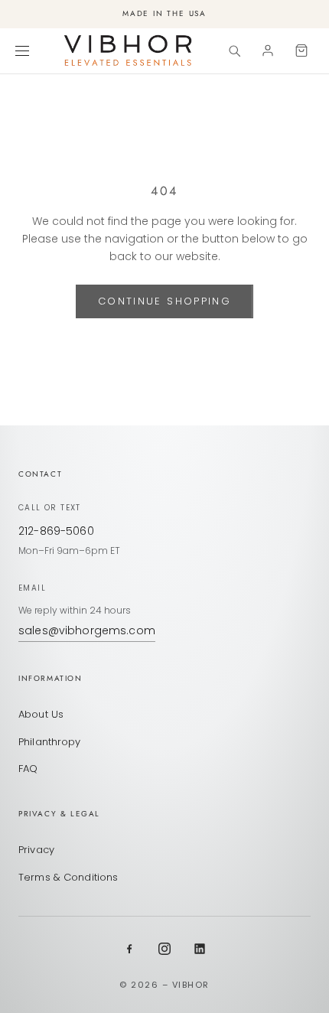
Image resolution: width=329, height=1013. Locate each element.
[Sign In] (267, 50)
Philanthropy (49, 742)
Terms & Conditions (68, 877)
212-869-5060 (56, 531)
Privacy (36, 849)
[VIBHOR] (128, 50)
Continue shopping (164, 301)
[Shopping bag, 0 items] (301, 50)
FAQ (27, 768)
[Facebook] (129, 948)
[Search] (234, 50)
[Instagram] (164, 948)
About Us (41, 714)
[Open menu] (24, 50)
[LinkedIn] (199, 948)
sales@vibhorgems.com (86, 630)
